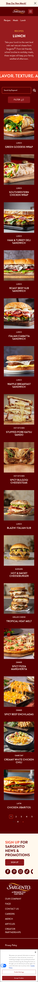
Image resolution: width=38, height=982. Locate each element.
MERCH (9, 918)
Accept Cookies (19, 978)
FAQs (8, 903)
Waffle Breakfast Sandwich (19, 385)
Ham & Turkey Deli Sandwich (19, 241)
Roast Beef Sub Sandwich (19, 289)
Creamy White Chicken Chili (19, 761)
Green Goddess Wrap (19, 147)
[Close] (35, 3)
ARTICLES (10, 924)
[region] (19, 965)
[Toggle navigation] (30, 11)
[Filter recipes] (34, 90)
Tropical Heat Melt (19, 621)
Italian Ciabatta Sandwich (19, 337)
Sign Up (14, 862)
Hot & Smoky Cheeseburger (19, 574)
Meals (15, 20)
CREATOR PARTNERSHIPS (13, 930)
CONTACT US (12, 908)
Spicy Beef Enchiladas (19, 714)
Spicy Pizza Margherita (19, 668)
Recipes (7, 20)
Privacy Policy (11, 945)
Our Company (13, 898)
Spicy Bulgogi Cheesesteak (19, 481)
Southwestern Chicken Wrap (19, 193)
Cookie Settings (19, 972)
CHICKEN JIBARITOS (19, 807)
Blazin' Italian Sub (19, 528)
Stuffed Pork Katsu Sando (19, 433)
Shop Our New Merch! (16, 3)
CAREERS (10, 914)
